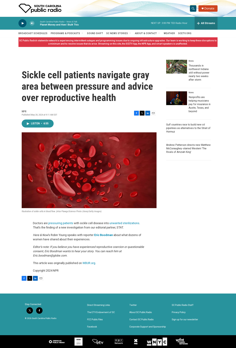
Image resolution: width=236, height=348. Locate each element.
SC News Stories (117, 33)
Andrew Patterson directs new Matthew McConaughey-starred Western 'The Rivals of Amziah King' (188, 148)
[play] (22, 23)
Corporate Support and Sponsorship (147, 327)
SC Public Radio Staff (182, 305)
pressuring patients (60, 223)
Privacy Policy (179, 312)
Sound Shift (95, 33)
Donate (209, 8)
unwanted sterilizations (124, 223)
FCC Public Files (95, 319)
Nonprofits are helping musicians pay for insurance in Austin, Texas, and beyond (199, 104)
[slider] (37, 23)
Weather (169, 33)
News (191, 61)
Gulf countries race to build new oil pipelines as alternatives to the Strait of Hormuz (188, 128)
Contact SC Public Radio (141, 319)
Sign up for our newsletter (185, 319)
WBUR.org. (89, 263)
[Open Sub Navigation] (82, 33)
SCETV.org (185, 33)
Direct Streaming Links (98, 305)
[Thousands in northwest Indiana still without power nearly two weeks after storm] (176, 67)
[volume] (32, 23)
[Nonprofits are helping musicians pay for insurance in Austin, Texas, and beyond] (176, 98)
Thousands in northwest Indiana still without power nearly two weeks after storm (199, 72)
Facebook (92, 327)
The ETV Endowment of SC (101, 312)
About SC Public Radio (140, 312)
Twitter (133, 305)
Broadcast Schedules (33, 33)
